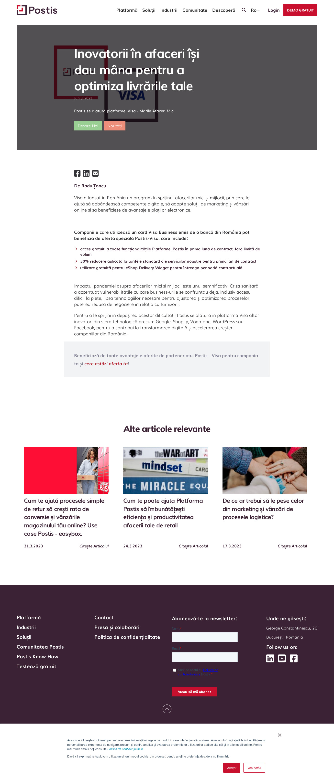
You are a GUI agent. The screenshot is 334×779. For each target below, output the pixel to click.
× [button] (279, 733)
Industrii (26, 626)
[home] (37, 10)
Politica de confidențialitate (125, 749)
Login (274, 10)
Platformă (29, 617)
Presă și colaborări (116, 626)
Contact (103, 617)
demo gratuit (300, 10)
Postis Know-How (37, 656)
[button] (126, 10)
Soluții (24, 636)
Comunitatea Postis (40, 646)
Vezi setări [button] (254, 768)
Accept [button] (231, 768)
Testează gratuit (36, 665)
